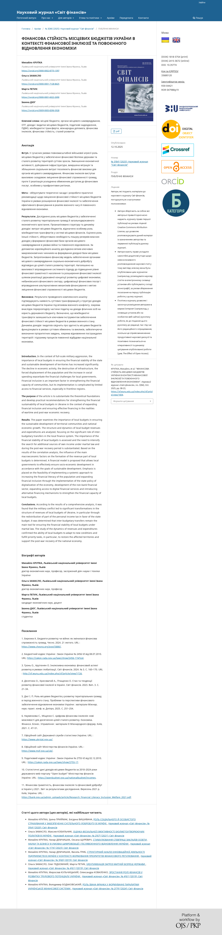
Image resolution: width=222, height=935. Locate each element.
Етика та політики (89, 17)
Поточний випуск (26, 17)
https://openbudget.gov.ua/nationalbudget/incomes (67, 777)
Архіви (110, 17)
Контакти (143, 17)
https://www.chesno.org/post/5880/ (41, 646)
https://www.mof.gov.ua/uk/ (37, 750)
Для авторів (65, 17)
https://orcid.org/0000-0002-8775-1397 (40, 70)
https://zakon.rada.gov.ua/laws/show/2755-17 (53, 762)
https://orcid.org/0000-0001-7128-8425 (40, 83)
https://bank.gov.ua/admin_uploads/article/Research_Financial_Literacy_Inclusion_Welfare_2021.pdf (76, 797)
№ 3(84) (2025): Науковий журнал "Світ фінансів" (69, 28)
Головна (26, 28)
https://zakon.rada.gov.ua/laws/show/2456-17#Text (55, 658)
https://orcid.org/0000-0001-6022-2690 (40, 97)
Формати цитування (123, 401)
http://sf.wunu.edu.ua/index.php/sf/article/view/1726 (52, 673)
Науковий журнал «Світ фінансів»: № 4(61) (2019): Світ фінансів (63, 868)
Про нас (46, 17)
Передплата (126, 17)
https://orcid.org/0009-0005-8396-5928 (40, 110)
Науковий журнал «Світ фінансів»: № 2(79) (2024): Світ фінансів (107, 888)
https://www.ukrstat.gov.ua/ (37, 739)
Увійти (202, 2)
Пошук (199, 17)
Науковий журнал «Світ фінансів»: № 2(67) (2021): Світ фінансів (88, 835)
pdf (117, 131)
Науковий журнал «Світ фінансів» (51, 12)
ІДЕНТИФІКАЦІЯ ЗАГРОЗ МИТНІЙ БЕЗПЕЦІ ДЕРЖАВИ (116, 864)
